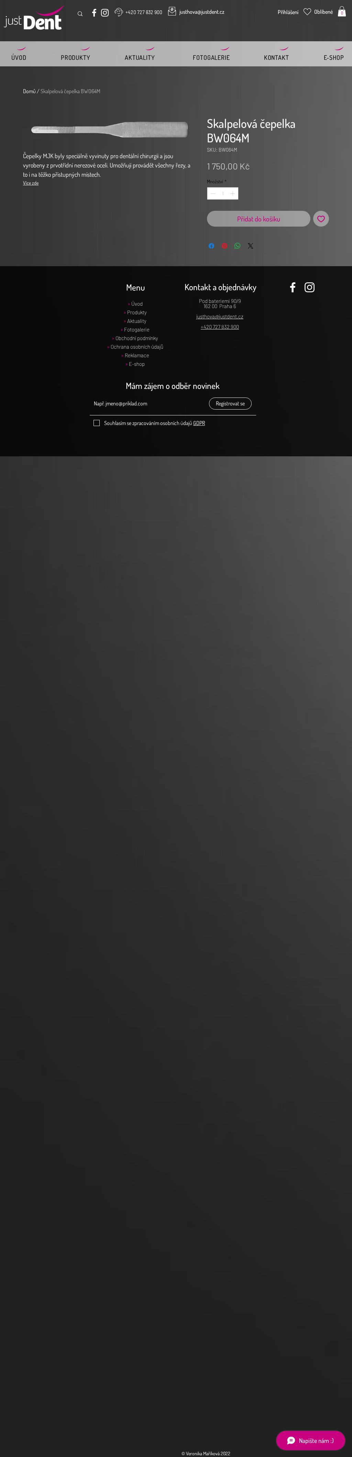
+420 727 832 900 (220, 327)
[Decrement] (212, 193)
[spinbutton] (223, 193)
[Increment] (233, 193)
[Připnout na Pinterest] (224, 246)
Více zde (30, 183)
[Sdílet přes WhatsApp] (237, 246)
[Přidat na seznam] (321, 219)
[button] (342, 11)
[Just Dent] (94, 13)
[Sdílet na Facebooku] (211, 246)
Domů (29, 91)
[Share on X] (250, 246)
